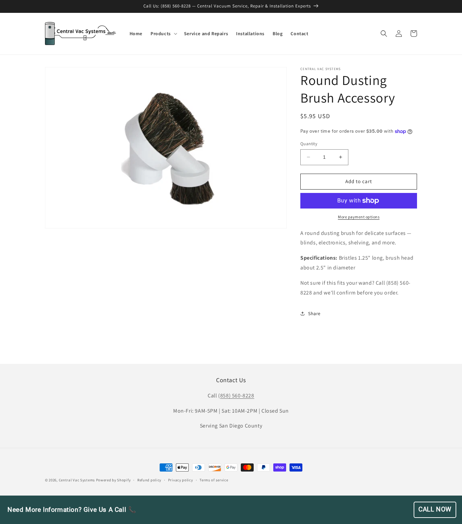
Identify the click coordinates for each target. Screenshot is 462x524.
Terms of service (214, 480)
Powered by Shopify (113, 480)
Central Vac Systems (77, 480)
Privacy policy (180, 480)
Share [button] (314, 313)
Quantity (308, 144)
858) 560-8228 (237, 395)
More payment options (358, 216)
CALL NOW (435, 509)
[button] (163, 33)
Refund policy (149, 480)
